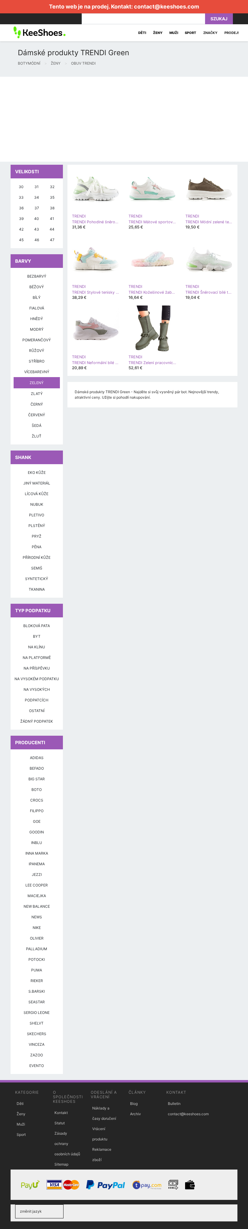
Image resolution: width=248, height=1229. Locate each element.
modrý (37, 329)
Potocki (36, 959)
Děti (20, 1103)
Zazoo (36, 1055)
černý (37, 404)
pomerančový (36, 340)
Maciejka (37, 895)
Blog (134, 1103)
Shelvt (37, 1023)
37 (36, 208)
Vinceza (36, 1044)
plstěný (36, 525)
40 (36, 218)
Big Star (36, 779)
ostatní (36, 710)
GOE (37, 821)
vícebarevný (36, 372)
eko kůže (37, 472)
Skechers (36, 1033)
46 (36, 240)
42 (21, 229)
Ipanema (37, 864)
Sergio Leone (37, 1012)
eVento (36, 1065)
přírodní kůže (37, 557)
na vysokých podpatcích (37, 694)
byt (37, 636)
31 (36, 186)
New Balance (37, 906)
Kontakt (61, 1112)
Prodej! (231, 33)
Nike (37, 927)
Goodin (36, 832)
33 (21, 197)
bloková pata (36, 625)
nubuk (36, 504)
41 (52, 218)
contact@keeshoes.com (166, 6)
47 (52, 240)
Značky (210, 33)
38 (52, 208)
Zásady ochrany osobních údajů (67, 1143)
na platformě (37, 657)
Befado (37, 768)
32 (52, 186)
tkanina (37, 589)
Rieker (37, 980)
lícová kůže (36, 493)
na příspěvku (37, 668)
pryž (36, 536)
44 (52, 229)
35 (52, 197)
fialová (36, 308)
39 (21, 218)
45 (21, 240)
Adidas (37, 757)
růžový (36, 350)
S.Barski (36, 991)
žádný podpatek (36, 721)
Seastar (36, 1002)
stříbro (36, 361)
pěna (36, 547)
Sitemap (61, 1164)
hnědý (36, 318)
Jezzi (37, 874)
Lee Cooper (36, 885)
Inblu (36, 842)
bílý (37, 297)
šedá (36, 425)
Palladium (36, 949)
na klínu (36, 647)
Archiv (135, 1114)
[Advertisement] (124, 119)
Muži (21, 1124)
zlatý (37, 393)
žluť (36, 436)
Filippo (37, 811)
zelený (37, 382)
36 (21, 208)
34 (36, 197)
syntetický (36, 578)
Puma (36, 970)
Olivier (37, 938)
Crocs (36, 800)
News (36, 917)
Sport (21, 1134)
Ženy (21, 1114)
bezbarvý (36, 276)
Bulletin (174, 1103)
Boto (36, 789)
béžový (36, 287)
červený (36, 415)
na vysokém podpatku (37, 679)
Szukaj (218, 18)
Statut (59, 1123)
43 (36, 229)
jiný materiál (36, 483)
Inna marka (36, 853)
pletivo (36, 515)
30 (21, 186)
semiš (36, 568)
